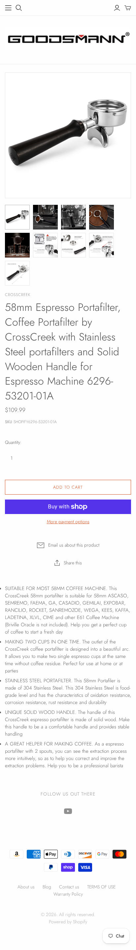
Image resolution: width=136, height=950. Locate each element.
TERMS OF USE (101, 886)
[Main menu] (8, 8)
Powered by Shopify (68, 921)
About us (26, 886)
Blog (47, 886)
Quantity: (13, 442)
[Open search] (19, 8)
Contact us (69, 886)
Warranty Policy (68, 894)
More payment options (68, 522)
